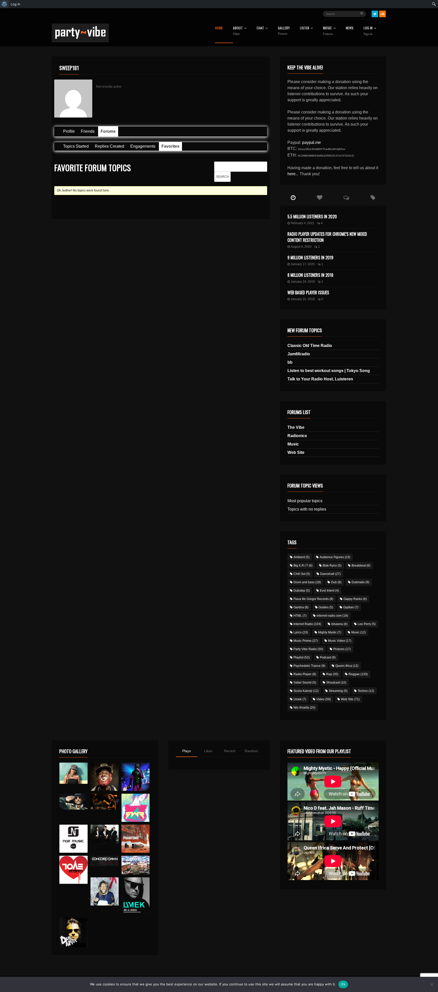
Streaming (338, 691)
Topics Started (76, 146)
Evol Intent (329, 590)
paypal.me (311, 142)
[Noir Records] (73, 839)
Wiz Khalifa (304, 707)
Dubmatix (360, 582)
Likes (208, 751)
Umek (300, 699)
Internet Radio (307, 624)
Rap (332, 674)
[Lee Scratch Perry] (104, 777)
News (349, 28)
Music (293, 444)
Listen (304, 28)
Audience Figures (335, 557)
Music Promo (306, 641)
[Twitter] (375, 14)
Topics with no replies (306, 509)
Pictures (342, 649)
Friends (88, 131)
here (291, 174)
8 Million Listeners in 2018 (310, 275)
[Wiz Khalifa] (104, 891)
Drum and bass (307, 582)
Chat (260, 28)
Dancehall (330, 574)
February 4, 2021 (302, 223)
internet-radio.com (332, 615)
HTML (300, 615)
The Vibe (295, 427)
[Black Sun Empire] (135, 839)
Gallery (284, 30)
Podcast (328, 657)
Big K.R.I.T (303, 565)
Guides (326, 607)
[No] (431, 984)
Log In (367, 31)
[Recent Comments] (346, 198)
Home (219, 28)
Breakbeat (361, 565)
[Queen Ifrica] (73, 773)
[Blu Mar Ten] (104, 834)
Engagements (142, 146)
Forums (108, 131)
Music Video (339, 641)
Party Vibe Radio (308, 649)
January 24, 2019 (303, 281)
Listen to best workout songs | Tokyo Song (328, 370)
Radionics (297, 436)
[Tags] (373, 198)
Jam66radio (298, 354)
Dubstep (302, 590)
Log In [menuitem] (15, 4)
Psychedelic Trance (309, 666)
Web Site (295, 452)
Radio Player (305, 674)
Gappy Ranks (355, 599)
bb (290, 362)
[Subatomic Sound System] (135, 777)
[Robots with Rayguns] (135, 808)
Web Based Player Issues (308, 292)
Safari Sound (305, 682)
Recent (229, 751)
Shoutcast (336, 682)
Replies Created (109, 146)
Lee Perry (367, 624)
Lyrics (301, 632)
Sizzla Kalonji (306, 691)
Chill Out (302, 574)
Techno (366, 691)
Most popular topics (304, 501)
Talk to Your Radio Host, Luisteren (320, 379)
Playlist (302, 657)
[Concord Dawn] (104, 861)
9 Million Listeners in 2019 (310, 258)
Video (323, 699)
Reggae (358, 674)
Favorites (170, 146)
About (238, 31)
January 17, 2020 (303, 264)
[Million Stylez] (73, 802)
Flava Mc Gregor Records (313, 599)
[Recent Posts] (293, 198)
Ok (343, 984)
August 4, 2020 (301, 246)
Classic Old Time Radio (309, 345)
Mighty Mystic (329, 632)
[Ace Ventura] (135, 865)
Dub (336, 582)
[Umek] (135, 896)
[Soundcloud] (382, 14)
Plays (186, 751)
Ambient (301, 557)
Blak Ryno (332, 565)
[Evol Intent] (73, 870)
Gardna (301, 607)
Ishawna (339, 624)
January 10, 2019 (303, 299)
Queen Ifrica (346, 666)
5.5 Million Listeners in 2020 (312, 216)
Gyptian (350, 607)
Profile (69, 131)
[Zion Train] (104, 802)
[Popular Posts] (319, 198)
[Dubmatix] (73, 932)
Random (251, 751)
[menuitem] (4, 4)
